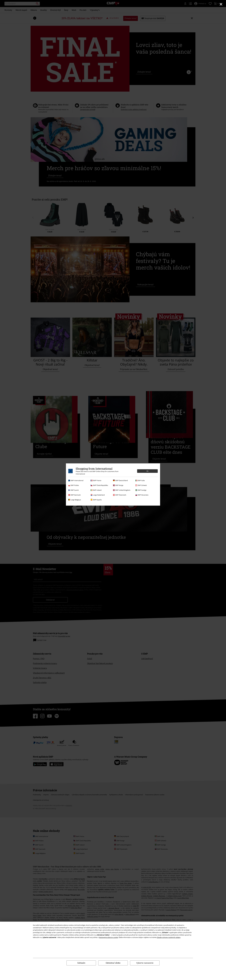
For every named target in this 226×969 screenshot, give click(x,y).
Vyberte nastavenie (144, 963)
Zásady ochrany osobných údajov (168, 937)
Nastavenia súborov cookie (108, 937)
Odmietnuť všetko (113, 963)
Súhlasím (81, 963)
